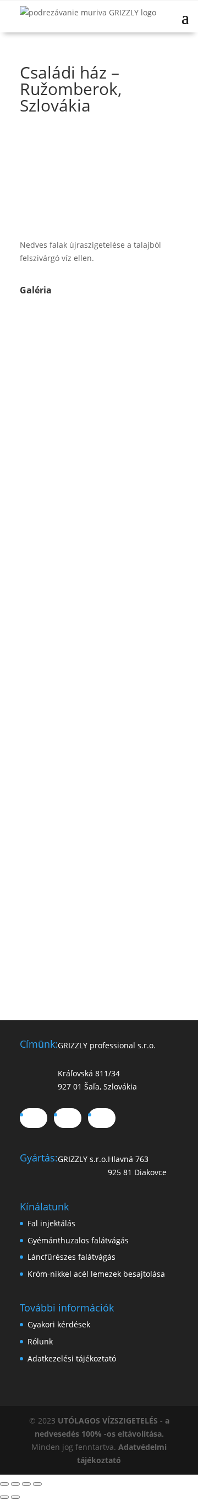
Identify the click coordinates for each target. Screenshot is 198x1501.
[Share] (15, 1484)
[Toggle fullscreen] (26, 1484)
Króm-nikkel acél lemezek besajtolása (96, 1274)
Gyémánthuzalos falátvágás (78, 1240)
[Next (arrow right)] (15, 1497)
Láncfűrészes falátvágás (72, 1257)
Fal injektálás (51, 1223)
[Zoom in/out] (37, 1484)
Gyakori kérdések (59, 1324)
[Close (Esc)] (4, 1484)
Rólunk (40, 1341)
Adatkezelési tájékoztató (72, 1358)
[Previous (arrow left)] (4, 1497)
